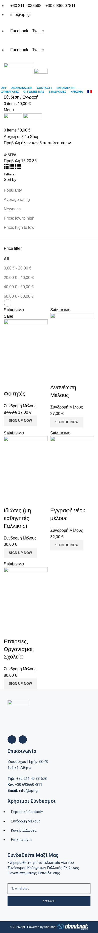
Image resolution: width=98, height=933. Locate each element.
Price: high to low (19, 227)
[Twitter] (23, 739)
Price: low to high (19, 218)
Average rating (17, 199)
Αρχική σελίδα (16, 136)
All (6, 259)
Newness (12, 209)
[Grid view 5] (18, 167)
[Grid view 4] (12, 167)
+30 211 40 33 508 (27, 778)
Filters (9, 174)
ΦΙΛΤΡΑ (10, 154)
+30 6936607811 (25, 784)
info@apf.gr (23, 790)
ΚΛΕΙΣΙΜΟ (15, 310)
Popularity (13, 190)
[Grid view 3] (7, 167)
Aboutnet (50, 927)
